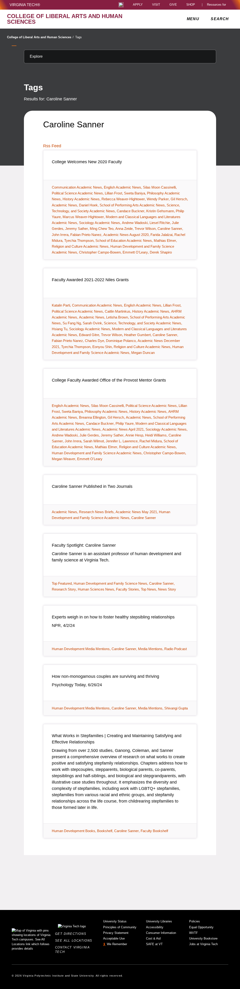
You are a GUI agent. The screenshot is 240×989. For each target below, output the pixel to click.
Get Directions (72, 934)
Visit (156, 4)
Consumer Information (161, 933)
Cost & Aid (153, 938)
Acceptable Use (114, 938)
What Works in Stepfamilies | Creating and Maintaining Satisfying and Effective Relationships (116, 738)
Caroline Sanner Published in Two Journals (92, 486)
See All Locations (75, 940)
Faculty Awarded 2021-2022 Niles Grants (90, 279)
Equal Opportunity (201, 927)
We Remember (117, 944)
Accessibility (154, 927)
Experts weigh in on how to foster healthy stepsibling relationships (113, 617)
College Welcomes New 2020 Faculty (87, 161)
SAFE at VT (154, 944)
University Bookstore (203, 938)
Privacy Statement (115, 933)
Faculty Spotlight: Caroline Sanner (84, 545)
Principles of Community (119, 927)
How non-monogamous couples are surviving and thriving (105, 676)
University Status (115, 921)
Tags (78, 37)
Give (173, 4)
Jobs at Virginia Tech (203, 944)
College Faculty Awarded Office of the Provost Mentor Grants (109, 380)
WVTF (193, 933)
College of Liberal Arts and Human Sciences (40, 37)
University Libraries (159, 921)
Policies (194, 921)
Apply (138, 4)
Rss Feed (52, 146)
